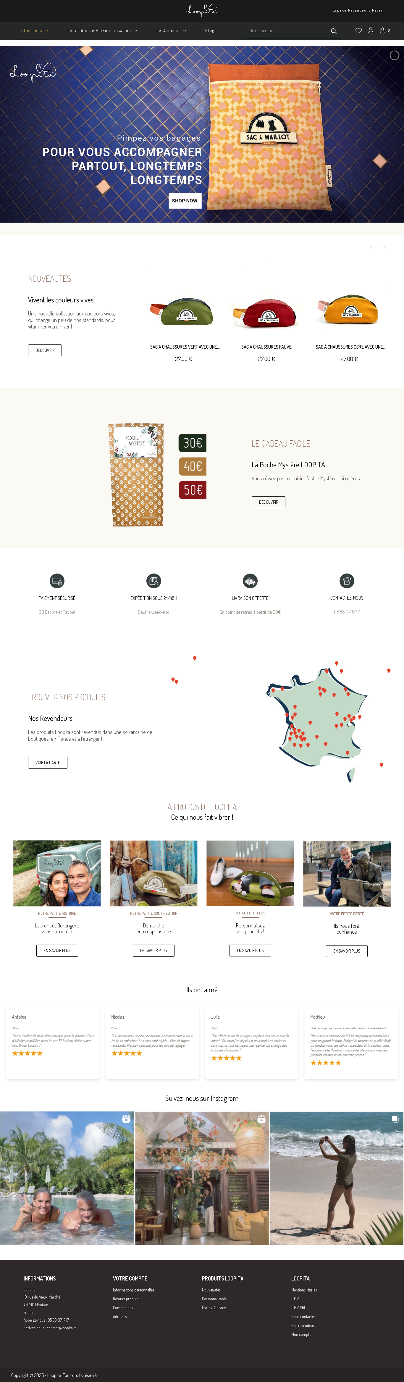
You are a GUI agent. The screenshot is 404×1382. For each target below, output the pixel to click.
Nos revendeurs (303, 1325)
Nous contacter (303, 1316)
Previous (372, 246)
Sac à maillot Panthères (266, 347)
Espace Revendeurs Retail (358, 10)
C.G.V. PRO (298, 1307)
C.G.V (295, 1298)
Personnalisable (214, 1298)
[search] (334, 30)
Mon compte (301, 1334)
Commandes (123, 1307)
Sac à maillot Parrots (183, 347)
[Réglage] (371, 31)
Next (383, 246)
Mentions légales (304, 1289)
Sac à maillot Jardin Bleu (349, 347)
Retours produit (125, 1298)
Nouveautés (211, 1289)
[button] (45, 350)
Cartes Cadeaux (214, 1307)
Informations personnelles (133, 1289)
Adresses (120, 1316)
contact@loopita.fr (61, 1327)
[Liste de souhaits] (358, 30)
